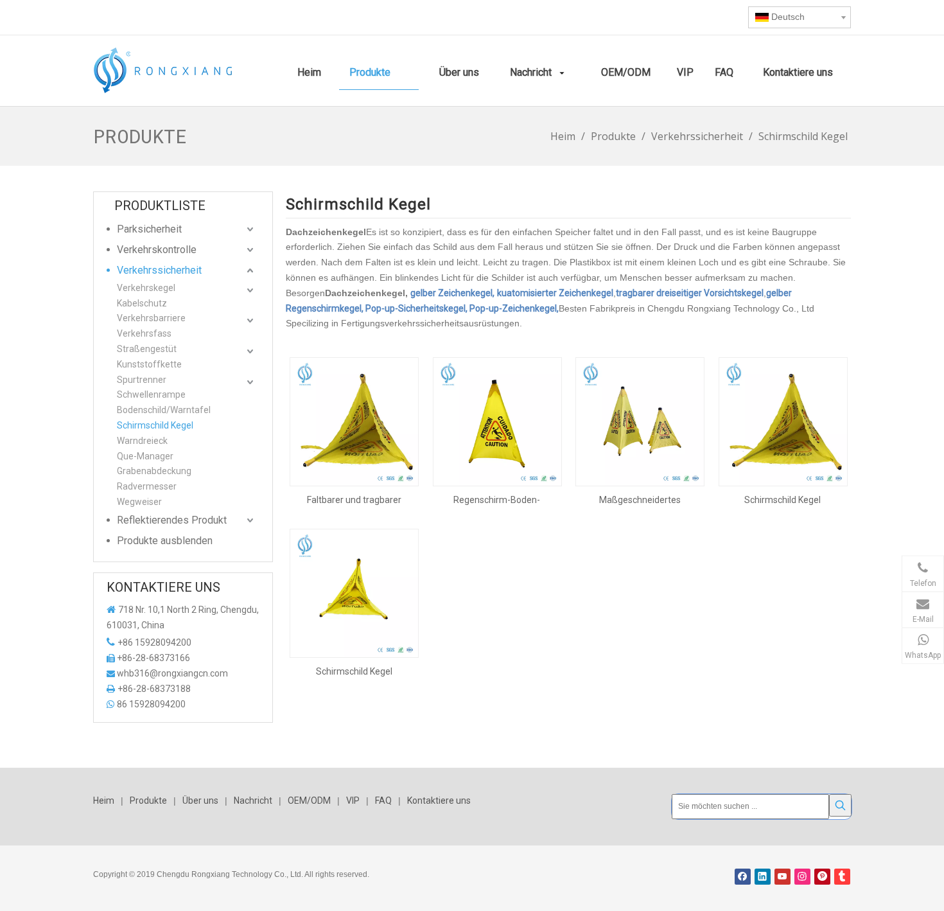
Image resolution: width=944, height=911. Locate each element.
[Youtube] (782, 877)
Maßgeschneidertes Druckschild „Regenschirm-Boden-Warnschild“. (640, 500)
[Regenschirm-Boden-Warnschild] (497, 421)
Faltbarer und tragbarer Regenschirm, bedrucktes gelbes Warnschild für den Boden (354, 500)
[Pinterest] (822, 877)
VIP (353, 800)
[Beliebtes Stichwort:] (840, 805)
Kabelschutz (142, 303)
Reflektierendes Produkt (172, 520)
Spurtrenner (141, 380)
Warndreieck (142, 441)
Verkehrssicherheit (159, 270)
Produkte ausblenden (165, 541)
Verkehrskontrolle (157, 249)
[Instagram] (802, 877)
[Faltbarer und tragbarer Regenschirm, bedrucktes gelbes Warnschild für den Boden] (354, 421)
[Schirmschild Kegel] (783, 421)
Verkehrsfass (144, 333)
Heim (103, 800)
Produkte (148, 800)
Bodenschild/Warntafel (164, 410)
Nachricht (253, 800)
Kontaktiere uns (439, 800)
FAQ (383, 800)
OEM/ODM (309, 800)
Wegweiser (139, 502)
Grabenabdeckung (154, 471)
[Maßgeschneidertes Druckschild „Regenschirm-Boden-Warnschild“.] (640, 421)
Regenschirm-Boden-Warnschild (496, 500)
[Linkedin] (763, 877)
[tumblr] (842, 877)
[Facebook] (743, 877)
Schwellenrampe (151, 394)
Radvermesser (147, 486)
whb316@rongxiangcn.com (172, 673)
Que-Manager (145, 456)
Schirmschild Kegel (155, 425)
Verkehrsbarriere (151, 318)
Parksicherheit (149, 229)
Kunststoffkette (149, 364)
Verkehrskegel (146, 288)
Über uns (200, 800)
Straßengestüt (147, 349)
